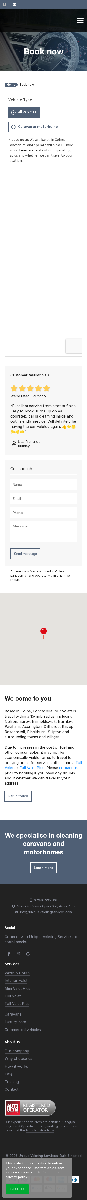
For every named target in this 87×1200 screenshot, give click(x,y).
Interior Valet (16, 980)
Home (10, 84)
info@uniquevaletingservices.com (46, 912)
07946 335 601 (45, 900)
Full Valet (13, 996)
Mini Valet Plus (17, 988)
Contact (11, 1089)
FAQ (8, 1074)
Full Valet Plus (31, 767)
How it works (16, 1066)
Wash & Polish (17, 973)
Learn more (28, 150)
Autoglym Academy (40, 1130)
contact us (68, 767)
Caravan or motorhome (38, 127)
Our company (17, 1051)
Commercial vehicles (23, 1029)
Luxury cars (15, 1021)
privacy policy (16, 1177)
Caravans (13, 1014)
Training (12, 1081)
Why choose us (18, 1058)
